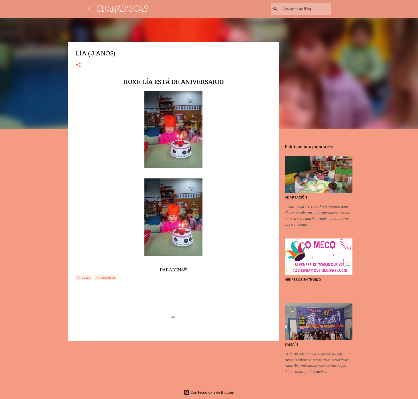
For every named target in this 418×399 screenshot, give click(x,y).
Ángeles (83, 277)
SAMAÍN (291, 344)
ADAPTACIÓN (296, 197)
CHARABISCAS (123, 9)
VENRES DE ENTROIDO (303, 280)
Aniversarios (105, 277)
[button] (78, 65)
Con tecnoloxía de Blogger (212, 392)
